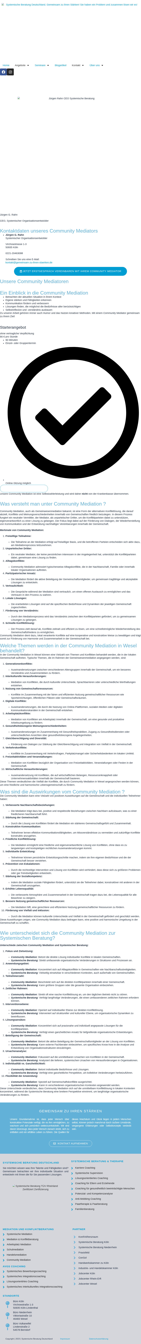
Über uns (95, 65)
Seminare (40, 65)
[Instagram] (10, 71)
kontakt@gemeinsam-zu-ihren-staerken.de (29, 262)
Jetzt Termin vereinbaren (24, 488)
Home (6, 65)
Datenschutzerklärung (98, 1339)
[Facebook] (3, 71)
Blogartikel (60, 65)
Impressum (65, 1339)
